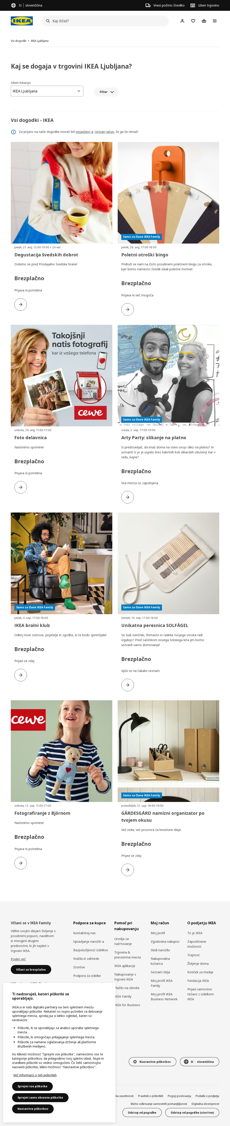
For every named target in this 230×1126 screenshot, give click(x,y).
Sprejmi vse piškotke (32, 1086)
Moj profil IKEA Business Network (164, 996)
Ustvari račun (104, 132)
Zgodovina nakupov (165, 941)
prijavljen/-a (84, 132)
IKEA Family (122, 996)
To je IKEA (194, 933)
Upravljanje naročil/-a (88, 941)
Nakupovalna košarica (160, 961)
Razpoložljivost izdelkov (90, 950)
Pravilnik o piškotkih (150, 1096)
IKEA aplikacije (124, 966)
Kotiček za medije (200, 972)
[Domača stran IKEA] (22, 20)
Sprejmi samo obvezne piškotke (40, 1097)
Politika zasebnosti (121, 1096)
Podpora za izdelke (87, 976)
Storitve (79, 967)
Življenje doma (198, 963)
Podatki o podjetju (207, 1096)
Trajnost (193, 955)
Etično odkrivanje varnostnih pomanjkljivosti (159, 1104)
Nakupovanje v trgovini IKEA (125, 976)
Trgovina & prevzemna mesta (127, 954)
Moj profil (158, 933)
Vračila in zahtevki (86, 958)
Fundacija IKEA (198, 980)
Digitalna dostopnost (205, 1104)
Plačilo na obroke (126, 988)
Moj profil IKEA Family (161, 983)
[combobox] (104, 21)
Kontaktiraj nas (84, 933)
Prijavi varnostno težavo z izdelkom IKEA (200, 994)
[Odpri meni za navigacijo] (214, 20)
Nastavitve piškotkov (33, 1109)
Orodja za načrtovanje (123, 941)
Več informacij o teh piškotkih (35, 1075)
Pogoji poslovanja (179, 1096)
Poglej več (18, 959)
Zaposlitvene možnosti (196, 944)
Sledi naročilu (160, 950)
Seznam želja (160, 972)
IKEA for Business (127, 1005)
